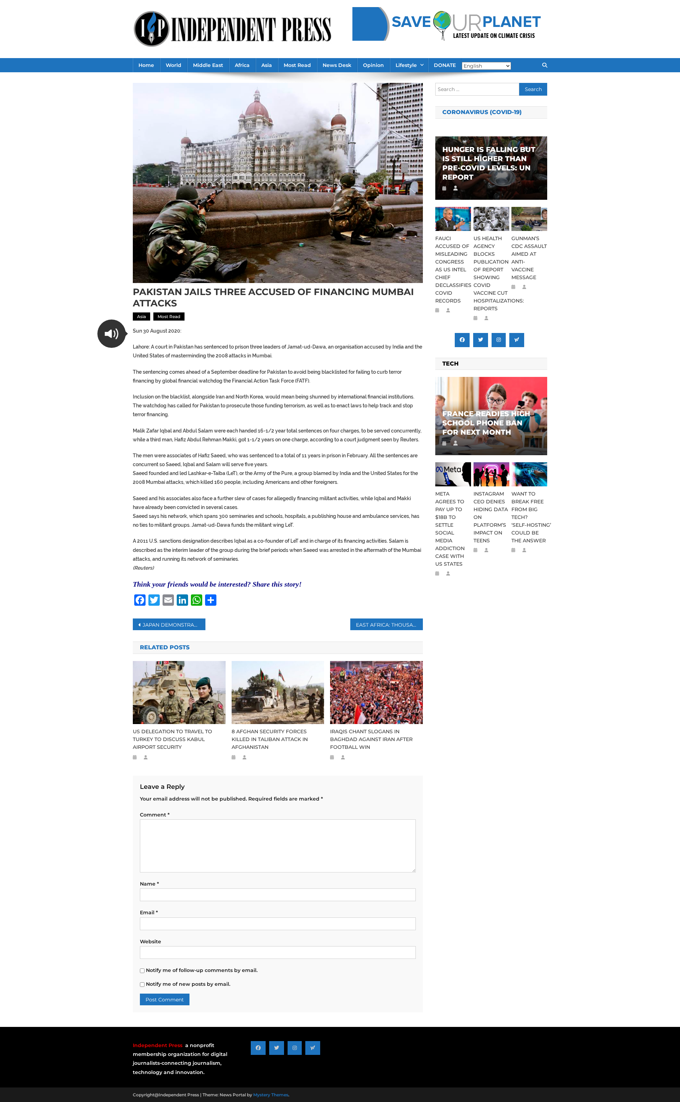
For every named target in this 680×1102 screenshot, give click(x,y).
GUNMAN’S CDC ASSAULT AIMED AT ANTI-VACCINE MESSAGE (529, 258)
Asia (266, 65)
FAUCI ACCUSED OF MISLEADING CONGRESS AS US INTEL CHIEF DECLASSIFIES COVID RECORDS (453, 269)
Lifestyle (406, 65)
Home (146, 65)
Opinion (373, 65)
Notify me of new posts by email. (188, 984)
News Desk (337, 65)
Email (149, 912)
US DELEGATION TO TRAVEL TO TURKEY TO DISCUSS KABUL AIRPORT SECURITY (172, 739)
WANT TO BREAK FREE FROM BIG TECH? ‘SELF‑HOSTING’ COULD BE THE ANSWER (529, 517)
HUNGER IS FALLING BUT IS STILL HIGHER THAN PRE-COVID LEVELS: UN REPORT (489, 163)
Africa (242, 65)
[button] (111, 334)
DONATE (445, 65)
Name (149, 884)
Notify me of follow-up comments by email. (201, 970)
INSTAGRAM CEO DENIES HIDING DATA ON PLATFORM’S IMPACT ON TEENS (491, 517)
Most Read (297, 65)
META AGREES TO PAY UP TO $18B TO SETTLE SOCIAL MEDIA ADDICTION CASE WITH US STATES (450, 529)
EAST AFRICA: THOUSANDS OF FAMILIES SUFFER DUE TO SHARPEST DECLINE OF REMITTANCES (389, 625)
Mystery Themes (270, 1094)
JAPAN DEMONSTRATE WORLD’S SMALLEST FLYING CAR (174, 625)
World (173, 65)
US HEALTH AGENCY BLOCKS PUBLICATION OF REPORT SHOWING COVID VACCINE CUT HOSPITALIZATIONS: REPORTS (491, 273)
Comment (155, 815)
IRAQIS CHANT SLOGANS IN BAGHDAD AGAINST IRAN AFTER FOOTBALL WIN (371, 739)
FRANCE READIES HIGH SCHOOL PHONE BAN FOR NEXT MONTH (486, 422)
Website (150, 941)
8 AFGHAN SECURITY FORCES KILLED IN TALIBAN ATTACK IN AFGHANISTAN (270, 739)
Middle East (208, 65)
